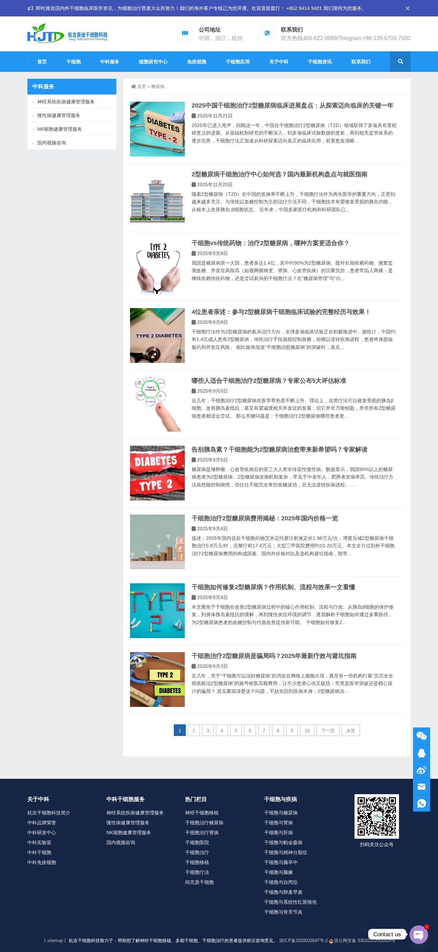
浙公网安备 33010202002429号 (365, 940)
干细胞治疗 (197, 852)
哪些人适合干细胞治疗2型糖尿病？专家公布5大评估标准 (269, 380)
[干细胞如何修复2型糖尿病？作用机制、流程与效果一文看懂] (157, 610)
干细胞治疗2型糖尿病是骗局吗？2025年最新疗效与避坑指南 (274, 655)
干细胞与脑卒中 (281, 862)
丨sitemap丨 (55, 940)
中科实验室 (39, 842)
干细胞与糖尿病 (281, 812)
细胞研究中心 (153, 61)
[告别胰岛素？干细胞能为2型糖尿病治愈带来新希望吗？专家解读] (157, 473)
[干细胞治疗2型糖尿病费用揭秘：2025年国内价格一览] (157, 542)
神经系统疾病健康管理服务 (66, 101)
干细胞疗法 (197, 872)
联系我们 (361, 61)
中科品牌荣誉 (41, 822)
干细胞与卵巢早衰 (283, 892)
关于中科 (278, 61)
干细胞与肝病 (278, 832)
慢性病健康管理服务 (58, 115)
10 (307, 730)
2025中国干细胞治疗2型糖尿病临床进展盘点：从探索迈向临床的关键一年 (293, 105)
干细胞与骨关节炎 (283, 912)
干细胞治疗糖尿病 (204, 822)
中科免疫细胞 (41, 862)
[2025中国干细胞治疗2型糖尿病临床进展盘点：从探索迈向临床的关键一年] (157, 129)
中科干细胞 (39, 852)
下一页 (328, 730)
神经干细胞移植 (202, 812)
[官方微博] (421, 769)
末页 (350, 730)
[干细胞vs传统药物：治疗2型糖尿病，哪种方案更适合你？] (157, 266)
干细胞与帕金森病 (283, 842)
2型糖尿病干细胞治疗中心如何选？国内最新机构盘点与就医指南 (280, 174)
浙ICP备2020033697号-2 (303, 940)
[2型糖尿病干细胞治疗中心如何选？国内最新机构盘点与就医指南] (157, 197)
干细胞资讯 (320, 61)
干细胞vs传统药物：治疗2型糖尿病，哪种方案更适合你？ (271, 243)
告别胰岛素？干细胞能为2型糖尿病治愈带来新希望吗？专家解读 (280, 449)
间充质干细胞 (199, 882)
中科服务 (109, 61)
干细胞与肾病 (278, 822)
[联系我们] (421, 753)
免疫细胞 (196, 61)
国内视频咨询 (51, 142)
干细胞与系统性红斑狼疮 (290, 902)
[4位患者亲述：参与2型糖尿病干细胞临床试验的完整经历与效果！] (157, 335)
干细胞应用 (238, 61)
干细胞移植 (197, 862)
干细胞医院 (197, 842)
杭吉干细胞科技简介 (48, 812)
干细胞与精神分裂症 (285, 852)
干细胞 (73, 61)
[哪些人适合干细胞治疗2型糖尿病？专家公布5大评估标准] (157, 404)
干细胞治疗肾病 (202, 832)
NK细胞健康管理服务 (59, 129)
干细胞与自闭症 (281, 882)
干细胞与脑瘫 (278, 872)
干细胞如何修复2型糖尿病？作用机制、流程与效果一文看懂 (273, 587)
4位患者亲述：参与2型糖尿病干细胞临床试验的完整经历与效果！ (281, 311)
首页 (42, 61)
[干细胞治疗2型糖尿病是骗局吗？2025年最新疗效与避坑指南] (157, 679)
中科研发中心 (41, 832)
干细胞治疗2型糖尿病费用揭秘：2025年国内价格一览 (265, 518)
